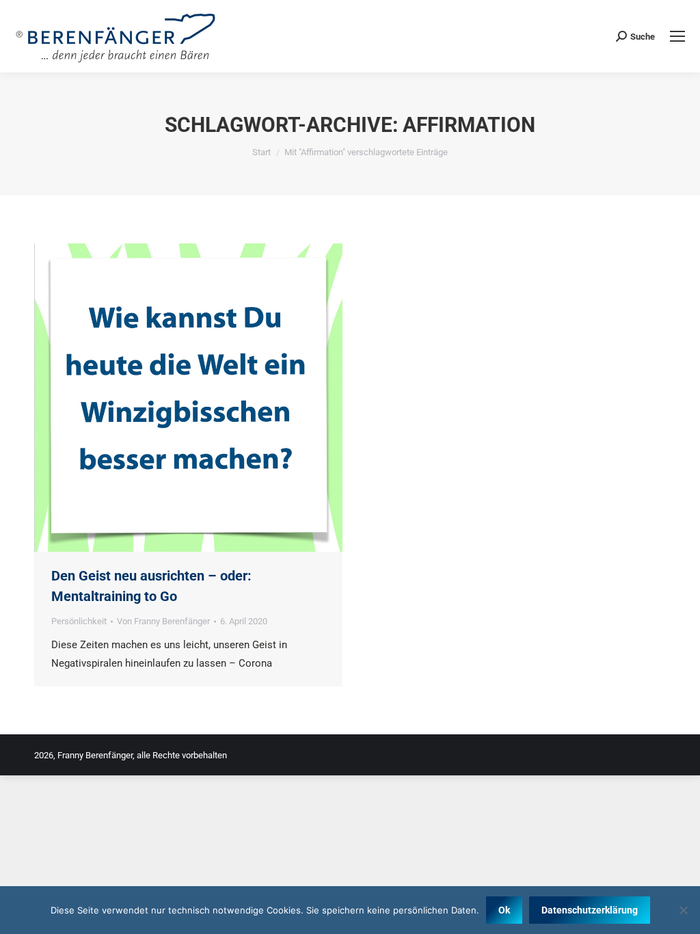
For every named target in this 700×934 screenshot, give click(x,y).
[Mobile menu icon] (677, 36)
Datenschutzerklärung (589, 910)
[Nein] (683, 910)
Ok (504, 910)
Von (163, 621)
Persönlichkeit (79, 621)
